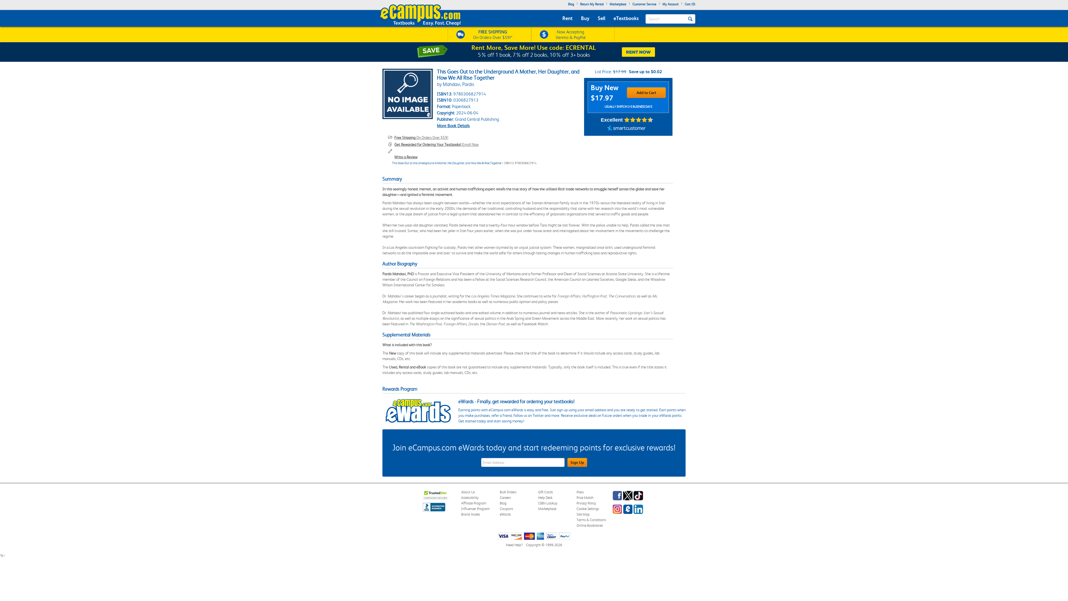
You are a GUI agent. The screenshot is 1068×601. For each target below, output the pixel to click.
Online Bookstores (590, 525)
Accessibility (470, 498)
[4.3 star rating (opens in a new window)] (638, 120)
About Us (468, 492)
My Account (670, 4)
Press (580, 492)
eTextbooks (626, 18)
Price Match (585, 498)
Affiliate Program (473, 503)
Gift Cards (545, 492)
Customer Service (644, 4)
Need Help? (514, 545)
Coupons (506, 509)
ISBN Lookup (547, 503)
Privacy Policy (586, 503)
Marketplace (618, 4)
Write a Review (405, 157)
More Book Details (453, 125)
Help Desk (545, 498)
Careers (505, 498)
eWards (505, 514)
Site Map (583, 514)
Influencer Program (475, 509)
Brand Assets (470, 514)
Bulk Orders (508, 492)
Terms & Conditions (591, 520)
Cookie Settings (588, 509)
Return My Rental (592, 4)
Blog (571, 4)
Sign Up (577, 462)
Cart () (690, 4)
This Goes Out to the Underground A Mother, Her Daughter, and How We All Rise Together (446, 163)
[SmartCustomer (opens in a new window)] (626, 128)
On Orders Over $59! (421, 137)
